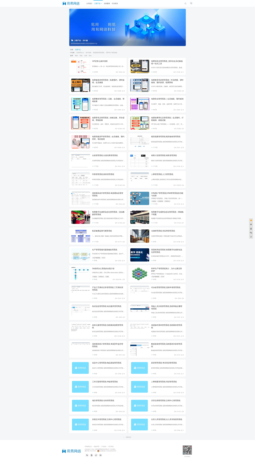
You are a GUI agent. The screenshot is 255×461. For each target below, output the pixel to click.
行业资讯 (115, 3)
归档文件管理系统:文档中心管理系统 (106, 419)
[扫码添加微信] (251, 232)
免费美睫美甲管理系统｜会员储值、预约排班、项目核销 (108, 137)
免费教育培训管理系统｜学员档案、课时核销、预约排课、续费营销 (167, 81)
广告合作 (103, 446)
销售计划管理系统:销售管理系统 (164, 155)
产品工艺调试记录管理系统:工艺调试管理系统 (107, 288)
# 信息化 (154, 201)
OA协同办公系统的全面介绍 (103, 268)
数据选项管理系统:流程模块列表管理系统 (166, 345)
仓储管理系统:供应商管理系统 (163, 230)
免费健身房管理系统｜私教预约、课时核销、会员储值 (108, 81)
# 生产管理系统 (96, 257)
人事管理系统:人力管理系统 (162, 174)
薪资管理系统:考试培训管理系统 (164, 362)
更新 (76, 55)
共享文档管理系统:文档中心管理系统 (165, 400)
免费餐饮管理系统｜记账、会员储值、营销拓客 (108, 99)
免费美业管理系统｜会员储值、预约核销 (167, 98)
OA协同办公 (80, 52)
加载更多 (128, 437)
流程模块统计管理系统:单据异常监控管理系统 (107, 345)
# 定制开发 (160, 201)
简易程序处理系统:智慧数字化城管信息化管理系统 (166, 250)
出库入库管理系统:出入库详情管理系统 (166, 419)
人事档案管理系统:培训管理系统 (164, 381)
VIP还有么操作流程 (100, 61)
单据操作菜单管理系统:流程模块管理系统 (166, 326)
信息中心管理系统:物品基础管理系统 (106, 362)
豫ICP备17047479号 (90, 451)
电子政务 (88, 52)
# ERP (103, 257)
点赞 (85, 55)
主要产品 (97, 3)
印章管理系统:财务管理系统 (103, 174)
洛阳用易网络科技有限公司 (102, 449)
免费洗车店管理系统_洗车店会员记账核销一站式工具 (167, 62)
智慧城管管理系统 (98, 52)
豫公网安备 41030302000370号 (107, 451)
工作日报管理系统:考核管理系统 (105, 381)
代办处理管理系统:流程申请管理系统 (165, 287)
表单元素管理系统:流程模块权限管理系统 (107, 326)
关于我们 (111, 446)
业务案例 (107, 3)
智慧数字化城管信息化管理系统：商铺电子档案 (167, 213)
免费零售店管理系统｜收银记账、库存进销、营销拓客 (108, 118)
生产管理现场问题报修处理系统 (104, 249)
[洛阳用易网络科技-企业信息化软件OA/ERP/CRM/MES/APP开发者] (71, 3)
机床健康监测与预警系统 (102, 230)
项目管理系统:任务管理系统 (103, 400)
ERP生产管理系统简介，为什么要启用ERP (166, 269)
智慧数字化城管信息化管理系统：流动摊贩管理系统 (108, 213)
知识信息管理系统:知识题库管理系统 (106, 306)
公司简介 (89, 3)
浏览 (81, 55)
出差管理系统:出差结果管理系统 (105, 155)
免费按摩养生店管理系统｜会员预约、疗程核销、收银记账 (167, 118)
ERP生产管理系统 (111, 52)
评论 (90, 55)
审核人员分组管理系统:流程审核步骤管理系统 (166, 307)
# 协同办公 (167, 201)
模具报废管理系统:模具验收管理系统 (165, 136)
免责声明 (96, 446)
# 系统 (107, 276)
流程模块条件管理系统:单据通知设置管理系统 (107, 194)
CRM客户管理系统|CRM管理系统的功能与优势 (167, 194)
